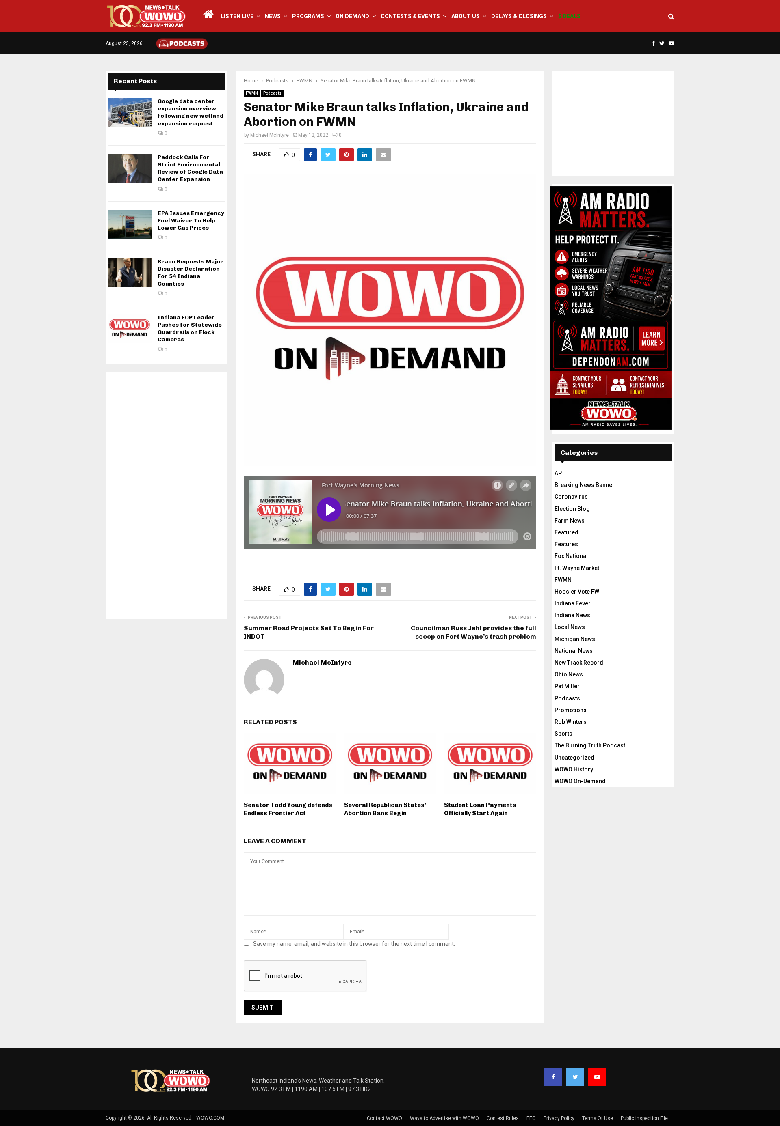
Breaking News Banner (585, 485)
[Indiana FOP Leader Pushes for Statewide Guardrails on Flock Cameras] (130, 328)
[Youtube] (597, 1077)
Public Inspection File (644, 1118)
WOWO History (574, 769)
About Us (465, 16)
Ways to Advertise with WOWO (444, 1118)
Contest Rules (503, 1118)
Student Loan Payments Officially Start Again (480, 809)
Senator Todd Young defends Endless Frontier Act (288, 809)
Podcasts (272, 93)
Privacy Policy (559, 1118)
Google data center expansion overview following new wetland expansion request (190, 112)
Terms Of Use (597, 1118)
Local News (570, 627)
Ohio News (569, 674)
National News (574, 651)
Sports (563, 733)
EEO (531, 1118)
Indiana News (572, 615)
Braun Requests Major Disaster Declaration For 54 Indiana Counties (190, 272)
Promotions (571, 710)
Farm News (570, 520)
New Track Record (579, 662)
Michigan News (575, 639)
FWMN (252, 93)
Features (566, 544)
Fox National (571, 556)
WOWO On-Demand (580, 781)
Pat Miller (567, 686)
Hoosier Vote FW (577, 591)
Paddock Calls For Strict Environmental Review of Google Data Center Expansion (190, 168)
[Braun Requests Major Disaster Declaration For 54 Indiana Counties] (130, 272)
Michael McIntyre (269, 135)
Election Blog (572, 509)
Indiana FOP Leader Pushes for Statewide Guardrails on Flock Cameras (190, 328)
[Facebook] (553, 1077)
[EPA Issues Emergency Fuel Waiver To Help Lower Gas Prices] (130, 224)
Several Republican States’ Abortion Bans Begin (385, 809)
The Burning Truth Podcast (590, 745)
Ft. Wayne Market (577, 568)
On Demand (352, 16)
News (273, 16)
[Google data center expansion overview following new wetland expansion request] (130, 112)
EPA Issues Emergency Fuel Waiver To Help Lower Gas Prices (191, 220)
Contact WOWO (384, 1118)
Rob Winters (571, 722)
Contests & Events (410, 16)
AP (558, 473)
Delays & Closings (519, 16)
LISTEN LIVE (237, 16)
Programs (308, 16)
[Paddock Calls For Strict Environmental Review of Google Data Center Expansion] (130, 168)
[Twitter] (575, 1077)
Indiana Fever (573, 603)
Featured (566, 532)
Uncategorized (574, 757)
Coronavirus (571, 496)
